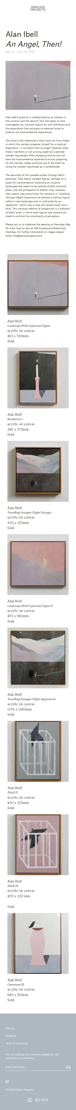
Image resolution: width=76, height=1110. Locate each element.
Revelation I (15, 419)
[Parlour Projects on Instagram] (7, 1081)
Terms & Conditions (17, 1043)
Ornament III (15, 984)
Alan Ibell (14, 321)
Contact (10, 1028)
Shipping (11, 1035)
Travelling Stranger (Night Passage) (29, 512)
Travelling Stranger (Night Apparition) (31, 699)
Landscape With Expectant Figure (28, 326)
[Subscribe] (67, 1067)
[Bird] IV (12, 792)
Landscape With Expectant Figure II (30, 606)
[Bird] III (12, 886)
